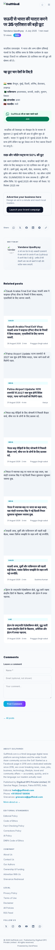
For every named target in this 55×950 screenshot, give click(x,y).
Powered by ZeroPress (27, 946)
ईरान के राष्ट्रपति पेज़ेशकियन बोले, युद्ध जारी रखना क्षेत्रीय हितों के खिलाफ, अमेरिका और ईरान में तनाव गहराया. (27, 629)
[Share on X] (20, 227)
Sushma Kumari (41, 579)
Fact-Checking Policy (14, 826)
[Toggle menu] (48, 4)
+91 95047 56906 (20, 793)
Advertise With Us (12, 874)
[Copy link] (46, 227)
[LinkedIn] (33, 926)
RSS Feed (8, 913)
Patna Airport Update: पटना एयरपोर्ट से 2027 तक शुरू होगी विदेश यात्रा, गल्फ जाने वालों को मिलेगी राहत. (25, 393)
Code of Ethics (11, 821)
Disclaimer (8, 903)
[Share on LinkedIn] (33, 227)
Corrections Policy (12, 830)
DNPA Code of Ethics (14, 840)
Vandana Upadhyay (14, 31)
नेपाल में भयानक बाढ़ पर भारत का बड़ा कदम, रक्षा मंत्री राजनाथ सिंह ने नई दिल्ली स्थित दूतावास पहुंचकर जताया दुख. (27, 511)
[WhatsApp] (40, 926)
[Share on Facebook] (26, 227)
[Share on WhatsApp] (13, 227)
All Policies (9, 908)
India (17, 35)
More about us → (12, 802)
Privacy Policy (10, 893)
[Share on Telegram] (39, 227)
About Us (8, 854)
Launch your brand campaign (25, 209)
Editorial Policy (11, 816)
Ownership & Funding (14, 869)
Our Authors (9, 864)
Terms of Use (10, 898)
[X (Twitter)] (6, 926)
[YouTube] (26, 926)
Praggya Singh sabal (39, 343)
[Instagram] (13, 926)
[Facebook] (19, 926)
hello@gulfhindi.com (23, 790)
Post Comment (14, 704)
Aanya (45, 402)
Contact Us (9, 859)
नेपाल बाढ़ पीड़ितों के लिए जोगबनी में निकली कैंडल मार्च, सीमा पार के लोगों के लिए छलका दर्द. (26, 452)
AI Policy (8, 835)
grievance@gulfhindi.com (29, 797)
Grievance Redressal (14, 879)
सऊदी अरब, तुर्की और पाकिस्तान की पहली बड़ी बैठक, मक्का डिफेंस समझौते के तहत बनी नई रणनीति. (27, 570)
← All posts (9, 718)
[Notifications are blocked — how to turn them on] (42, 5)
